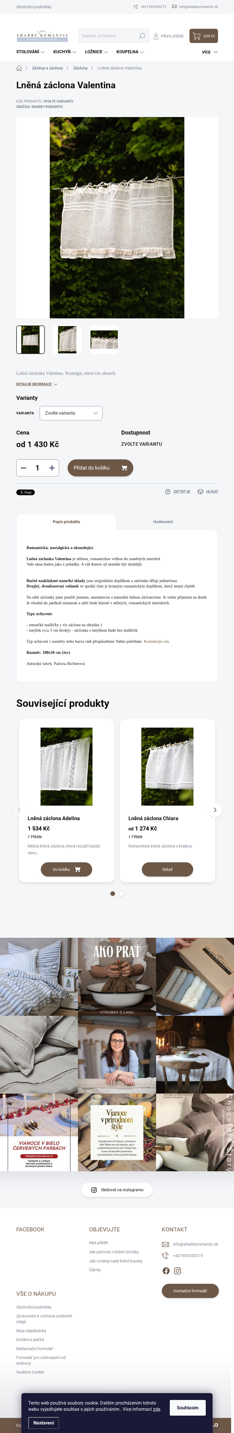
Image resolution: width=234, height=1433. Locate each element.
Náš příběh (98, 1242)
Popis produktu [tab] (66, 521)
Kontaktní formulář (190, 1291)
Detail (167, 869)
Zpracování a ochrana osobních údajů (44, 1319)
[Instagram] (177, 1270)
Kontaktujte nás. (157, 641)
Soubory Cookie (30, 1372)
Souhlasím (188, 1408)
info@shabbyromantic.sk (195, 1244)
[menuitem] (31, 52)
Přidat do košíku (92, 468)
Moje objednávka (31, 1330)
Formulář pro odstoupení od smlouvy (41, 1360)
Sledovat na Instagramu (122, 1190)
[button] (112, 893)
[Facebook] (166, 1270)
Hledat (142, 36)
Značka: (39, 107)
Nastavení (43, 1423)
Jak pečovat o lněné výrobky (114, 1252)
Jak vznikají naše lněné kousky (116, 1261)
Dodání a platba (30, 1339)
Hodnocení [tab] (163, 521)
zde (156, 1409)
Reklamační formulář (34, 1348)
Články (95, 1270)
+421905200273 (188, 1255)
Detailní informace (34, 384)
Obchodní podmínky (34, 7)
